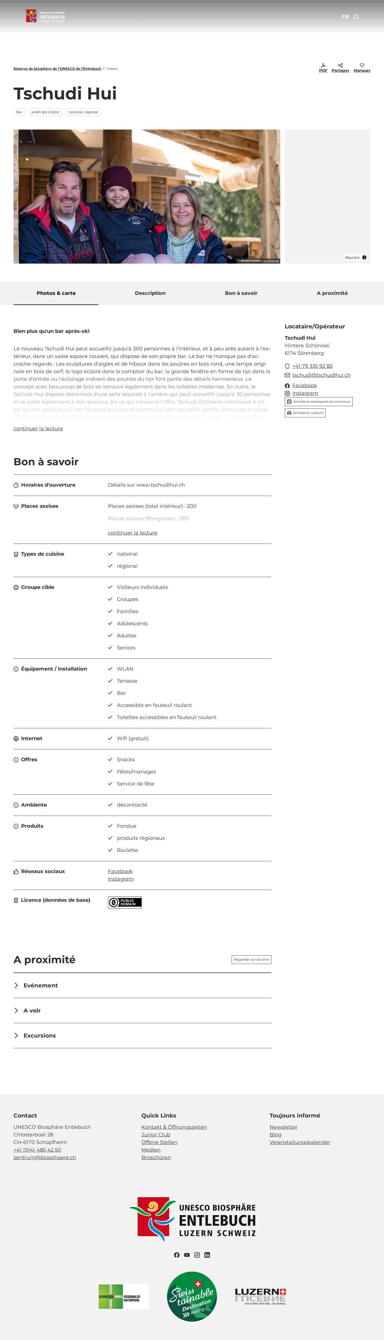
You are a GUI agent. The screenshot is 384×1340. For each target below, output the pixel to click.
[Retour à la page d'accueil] (43, 17)
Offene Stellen (159, 1142)
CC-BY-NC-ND (271, 261)
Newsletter (283, 1127)
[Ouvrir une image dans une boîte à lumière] (192, 1220)
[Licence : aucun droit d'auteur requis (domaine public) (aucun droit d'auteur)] (125, 907)
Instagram (121, 879)
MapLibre (352, 257)
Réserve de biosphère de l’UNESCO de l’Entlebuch (57, 68)
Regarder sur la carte (251, 959)
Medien (151, 1150)
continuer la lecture (38, 429)
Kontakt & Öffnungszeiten (174, 1127)
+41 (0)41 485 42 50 (37, 1150)
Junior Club (155, 1135)
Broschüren (156, 1157)
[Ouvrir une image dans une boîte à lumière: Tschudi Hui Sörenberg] (146, 197)
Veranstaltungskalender (300, 1142)
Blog (275, 1135)
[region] (328, 197)
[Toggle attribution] (364, 257)
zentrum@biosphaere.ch (44, 1157)
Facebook (120, 871)
